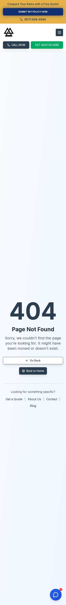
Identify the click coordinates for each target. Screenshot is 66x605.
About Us (34, 399)
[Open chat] (56, 595)
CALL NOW (18, 44)
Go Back (35, 360)
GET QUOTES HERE (47, 44)
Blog (33, 406)
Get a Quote (14, 399)
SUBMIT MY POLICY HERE (33, 11)
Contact (51, 399)
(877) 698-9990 (35, 19)
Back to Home (35, 370)
